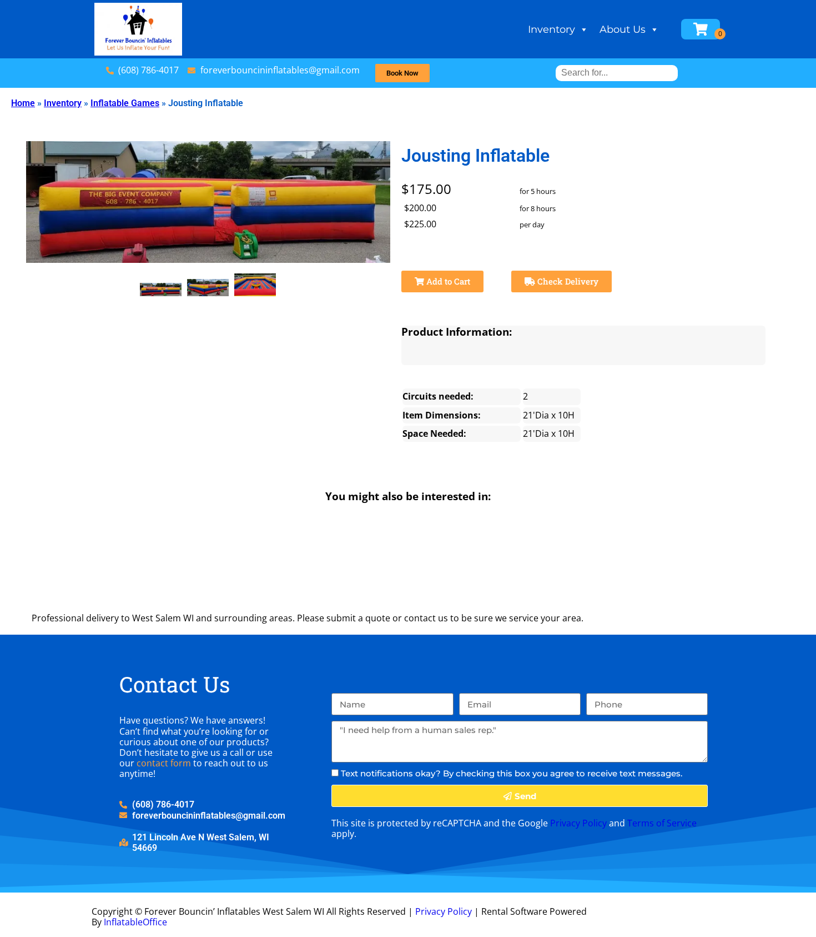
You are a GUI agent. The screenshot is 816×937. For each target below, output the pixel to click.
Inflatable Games (124, 103)
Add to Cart (447, 281)
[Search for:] (617, 72)
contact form (164, 763)
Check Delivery (566, 281)
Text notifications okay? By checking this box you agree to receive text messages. (511, 773)
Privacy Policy (578, 823)
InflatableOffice (135, 922)
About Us (623, 29)
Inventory (551, 29)
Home (23, 103)
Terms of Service (662, 823)
